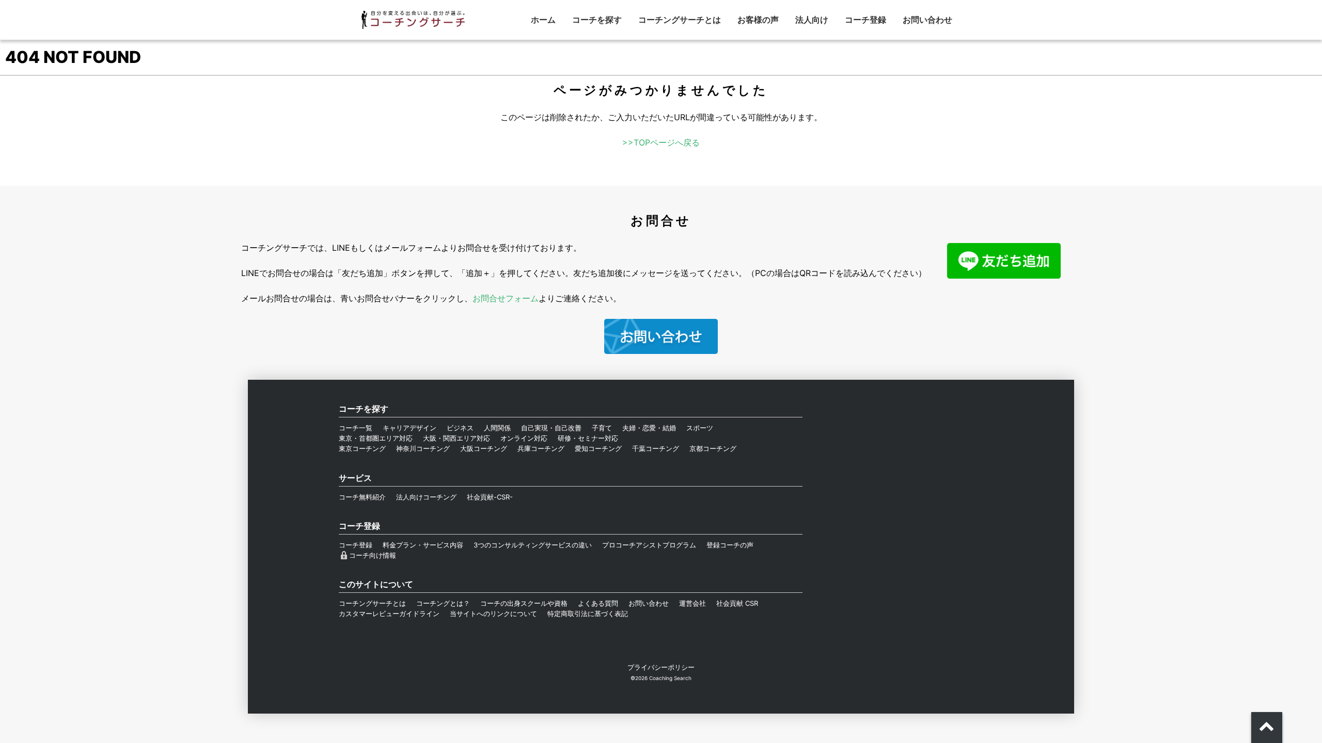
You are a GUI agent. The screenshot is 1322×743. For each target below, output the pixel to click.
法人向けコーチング (426, 497)
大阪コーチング (483, 448)
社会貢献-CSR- (490, 497)
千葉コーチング (655, 448)
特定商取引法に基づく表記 (587, 613)
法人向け (811, 19)
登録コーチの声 (729, 545)
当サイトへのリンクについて (493, 613)
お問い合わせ (927, 19)
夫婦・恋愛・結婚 (649, 428)
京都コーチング (712, 448)
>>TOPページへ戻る (661, 142)
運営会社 (692, 603)
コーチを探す (597, 19)
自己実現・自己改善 (551, 428)
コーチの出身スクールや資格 (524, 603)
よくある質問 (598, 603)
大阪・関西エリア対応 (456, 438)
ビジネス (460, 428)
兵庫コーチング (540, 448)
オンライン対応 (523, 438)
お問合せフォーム (506, 298)
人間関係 (497, 428)
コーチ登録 (865, 19)
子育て (602, 428)
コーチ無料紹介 (362, 497)
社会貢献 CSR (737, 603)
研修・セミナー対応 (588, 438)
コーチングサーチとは (679, 19)
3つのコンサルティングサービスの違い (533, 545)
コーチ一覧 (355, 428)
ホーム (543, 19)
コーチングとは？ (443, 603)
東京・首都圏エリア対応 (376, 438)
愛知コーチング (598, 448)
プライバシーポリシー (661, 667)
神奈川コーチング (423, 448)
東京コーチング (362, 448)
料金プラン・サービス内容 (423, 545)
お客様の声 (758, 19)
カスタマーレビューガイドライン (389, 613)
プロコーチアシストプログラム (649, 545)
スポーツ (699, 428)
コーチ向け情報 (372, 555)
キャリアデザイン (409, 428)
